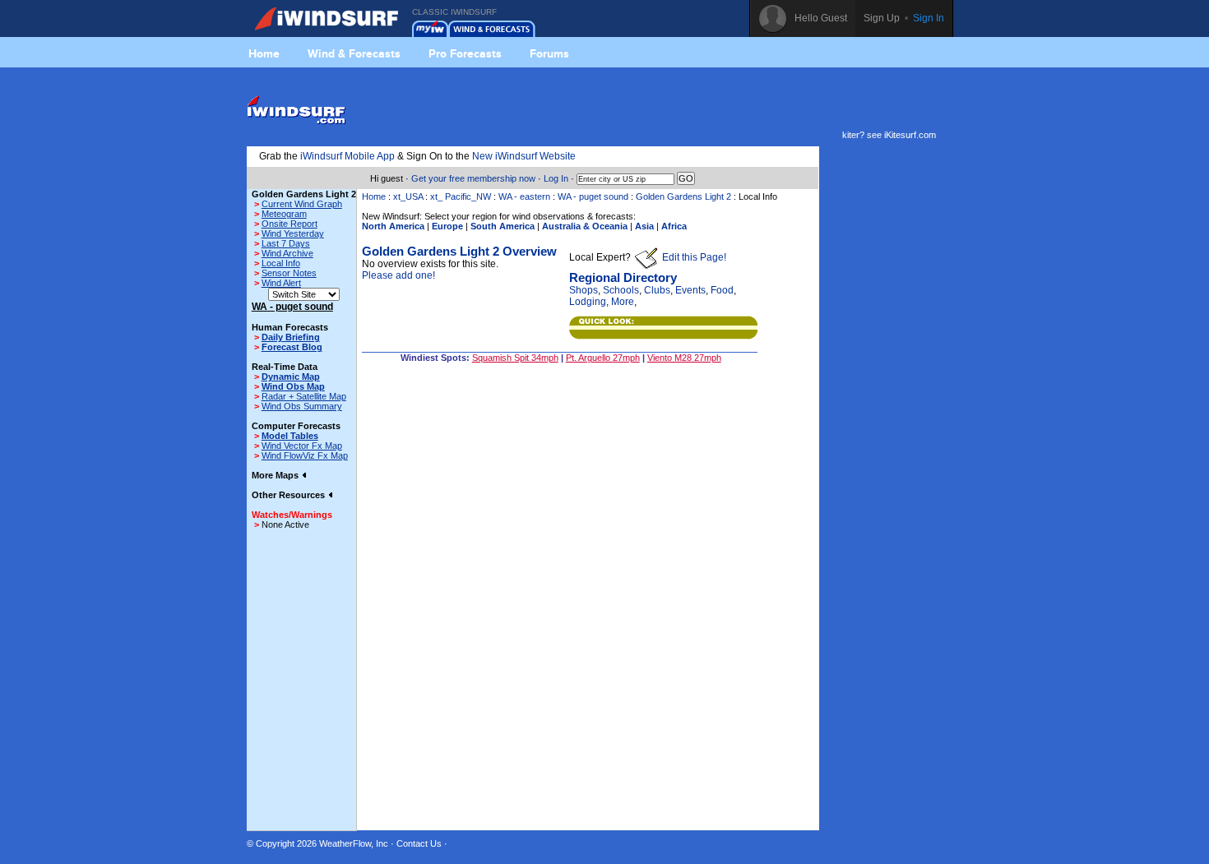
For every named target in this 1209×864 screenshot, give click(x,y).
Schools (621, 290)
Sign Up (882, 18)
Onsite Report (289, 224)
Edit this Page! (693, 257)
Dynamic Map (291, 376)
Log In (556, 178)
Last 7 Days (286, 243)
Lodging (587, 301)
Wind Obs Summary (302, 406)
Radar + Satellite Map (304, 396)
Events (690, 290)
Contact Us (419, 843)
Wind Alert (281, 283)
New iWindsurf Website (524, 156)
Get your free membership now (473, 178)
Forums (549, 53)
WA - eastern (525, 196)
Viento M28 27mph (684, 358)
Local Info (281, 263)
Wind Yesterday (293, 233)
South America (502, 226)
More (622, 301)
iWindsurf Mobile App (347, 156)
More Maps (276, 475)
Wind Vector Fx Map (302, 445)
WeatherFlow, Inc (353, 843)
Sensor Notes (289, 273)
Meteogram (284, 214)
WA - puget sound (593, 196)
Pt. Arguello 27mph (603, 358)
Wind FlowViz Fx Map (305, 455)
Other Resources (289, 495)
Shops (583, 290)
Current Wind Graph (302, 204)
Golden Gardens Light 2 (683, 196)
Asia (644, 226)
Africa (674, 226)
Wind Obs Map (293, 386)
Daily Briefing (291, 337)
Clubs (657, 290)
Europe (447, 226)
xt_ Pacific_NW (460, 196)
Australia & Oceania (585, 226)
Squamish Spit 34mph (515, 358)
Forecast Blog (292, 347)
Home (264, 53)
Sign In (928, 18)
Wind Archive (287, 253)
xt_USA (408, 196)
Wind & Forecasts (354, 53)
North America (393, 226)
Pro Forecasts (465, 53)
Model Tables (290, 436)
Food (722, 290)
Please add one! (398, 275)
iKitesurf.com (910, 135)
